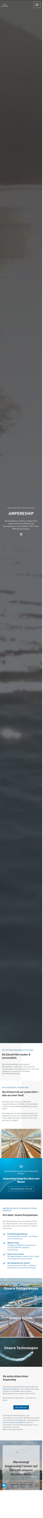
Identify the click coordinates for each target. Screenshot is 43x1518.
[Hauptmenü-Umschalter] (37, 4)
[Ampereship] (4, 5)
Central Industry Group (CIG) (13, 1422)
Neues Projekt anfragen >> (17, 1485)
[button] (21, 1189)
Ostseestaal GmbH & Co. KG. (13, 1389)
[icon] (21, 534)
